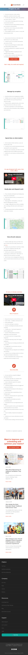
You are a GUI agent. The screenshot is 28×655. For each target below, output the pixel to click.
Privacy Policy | (17, 653)
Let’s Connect (4, 625)
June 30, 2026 (8, 467)
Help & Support (5, 621)
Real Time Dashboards (6, 572)
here (7, 245)
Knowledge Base (5, 602)
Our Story (4, 582)
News (3, 585)
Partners (3, 592)
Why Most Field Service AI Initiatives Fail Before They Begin (13, 471)
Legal (3, 631)
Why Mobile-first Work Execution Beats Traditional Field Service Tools (14, 506)
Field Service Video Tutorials (7, 605)
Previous (6, 76)
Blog (3, 608)
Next (22, 76)
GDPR (22, 653)
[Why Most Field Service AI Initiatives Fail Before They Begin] (14, 459)
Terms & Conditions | (9, 653)
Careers (3, 588)
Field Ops (4, 566)
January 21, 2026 (9, 501)
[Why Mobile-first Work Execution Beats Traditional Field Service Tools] (14, 493)
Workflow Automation (6, 569)
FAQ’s (3, 628)
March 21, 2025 (8, 536)
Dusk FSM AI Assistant (6, 611)
